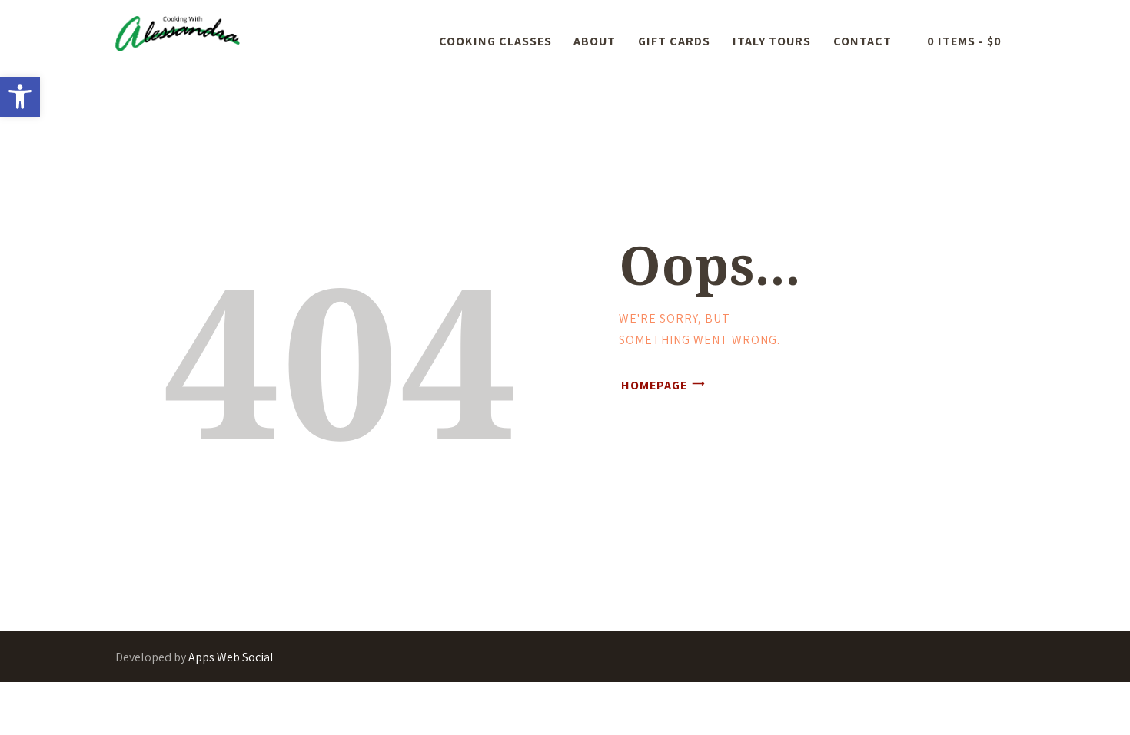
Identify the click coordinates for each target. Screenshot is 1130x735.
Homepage (654, 385)
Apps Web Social (231, 657)
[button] (20, 97)
